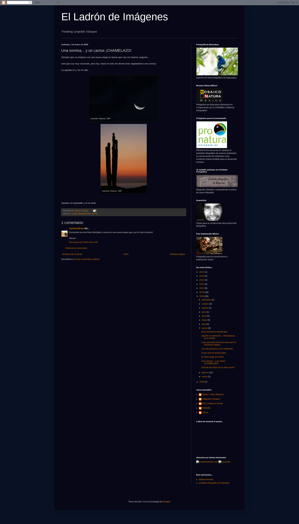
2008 (202, 382)
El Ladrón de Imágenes (114, 17)
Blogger (166, 501)
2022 (202, 272)
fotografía (82, 213)
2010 (202, 292)
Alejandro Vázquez (211, 399)
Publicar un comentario (76, 248)
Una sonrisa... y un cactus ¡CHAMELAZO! (213, 362)
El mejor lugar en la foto (212, 357)
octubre (205, 304)
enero (205, 376)
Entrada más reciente (72, 254)
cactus (74, 213)
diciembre (207, 300)
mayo (204, 320)
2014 (202, 280)
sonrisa (95, 213)
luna (89, 213)
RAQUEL (206, 408)
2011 (202, 288)
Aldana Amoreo (206, 479)
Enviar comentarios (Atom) (87, 259)
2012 (202, 284)
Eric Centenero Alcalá (212, 403)
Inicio (126, 254)
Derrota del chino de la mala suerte (217, 367)
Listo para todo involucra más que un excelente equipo (218, 343)
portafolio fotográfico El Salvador (214, 483)
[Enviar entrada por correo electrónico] (94, 211)
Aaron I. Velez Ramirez (213, 394)
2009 (202, 296)
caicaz (205, 412)
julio (204, 312)
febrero (205, 372)
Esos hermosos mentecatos (214, 332)
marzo (205, 328)
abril (204, 324)
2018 (202, 276)
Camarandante (76, 228)
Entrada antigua (177, 254)
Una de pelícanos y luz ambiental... (217, 349)
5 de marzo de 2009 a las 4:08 (83, 242)
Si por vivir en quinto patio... (214, 353)
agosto (205, 308)
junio (204, 316)
